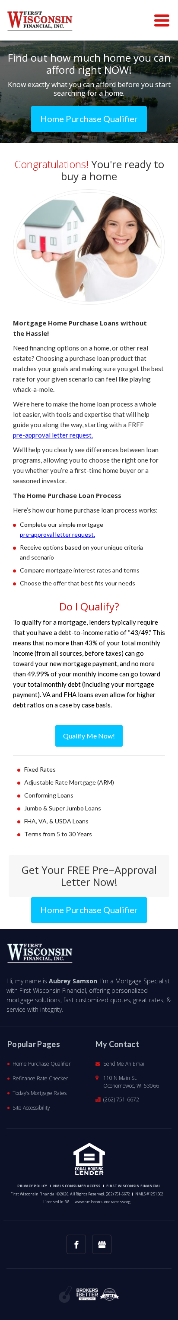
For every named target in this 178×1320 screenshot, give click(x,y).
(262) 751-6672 (121, 1099)
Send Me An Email (124, 1063)
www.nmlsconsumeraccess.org (102, 1201)
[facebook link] (76, 1244)
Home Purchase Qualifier (42, 1063)
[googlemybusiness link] (101, 1244)
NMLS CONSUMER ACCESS (76, 1185)
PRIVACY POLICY (32, 1185)
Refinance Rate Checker (40, 1078)
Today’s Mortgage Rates (40, 1093)
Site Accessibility (31, 1107)
